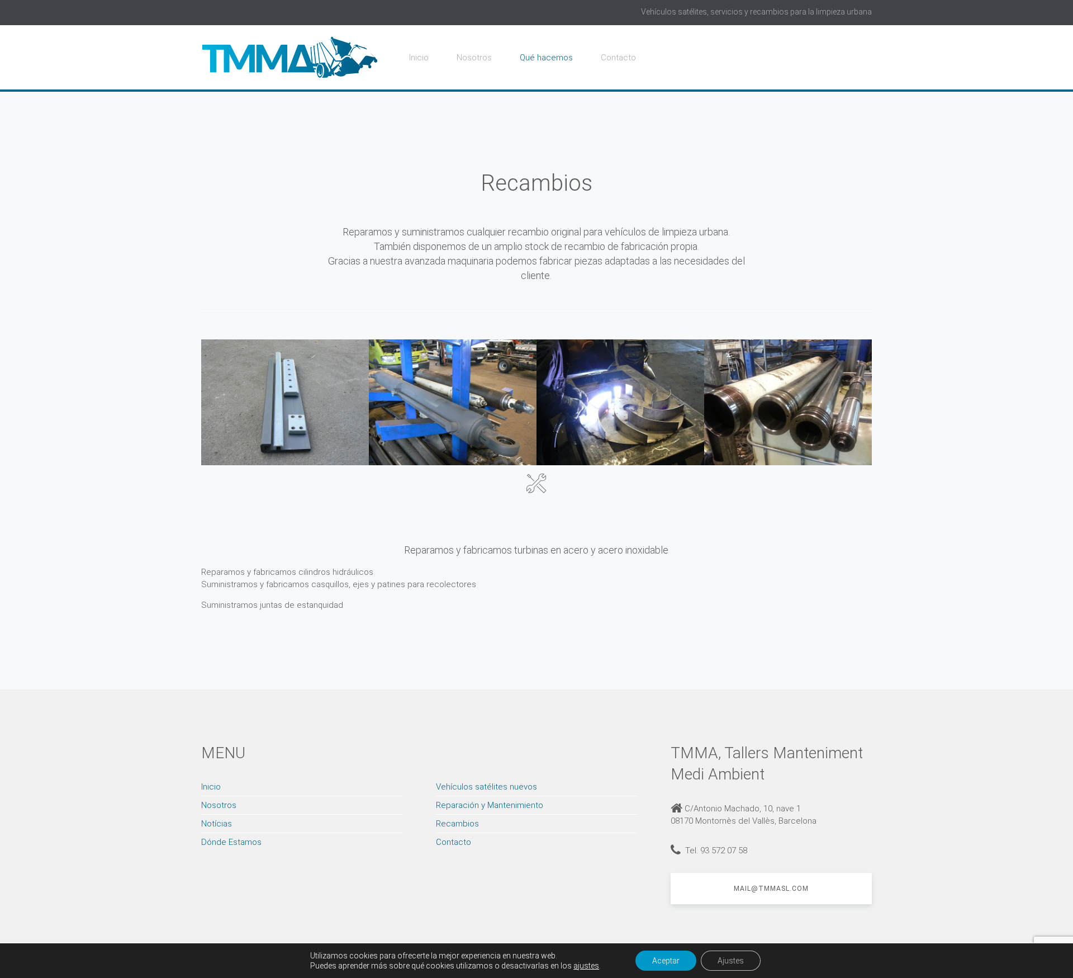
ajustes (586, 965)
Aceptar (666, 960)
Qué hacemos (546, 58)
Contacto (618, 58)
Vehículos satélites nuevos (486, 787)
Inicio (419, 58)
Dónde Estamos (231, 842)
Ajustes (731, 960)
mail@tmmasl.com (771, 888)
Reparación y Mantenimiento (489, 805)
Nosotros (474, 58)
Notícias (216, 824)
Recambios (457, 824)
